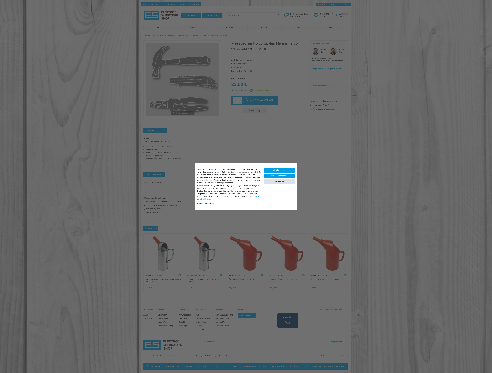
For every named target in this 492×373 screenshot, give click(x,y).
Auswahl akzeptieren (279, 176)
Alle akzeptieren (279, 170)
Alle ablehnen (279, 181)
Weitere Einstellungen (205, 204)
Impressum (249, 194)
